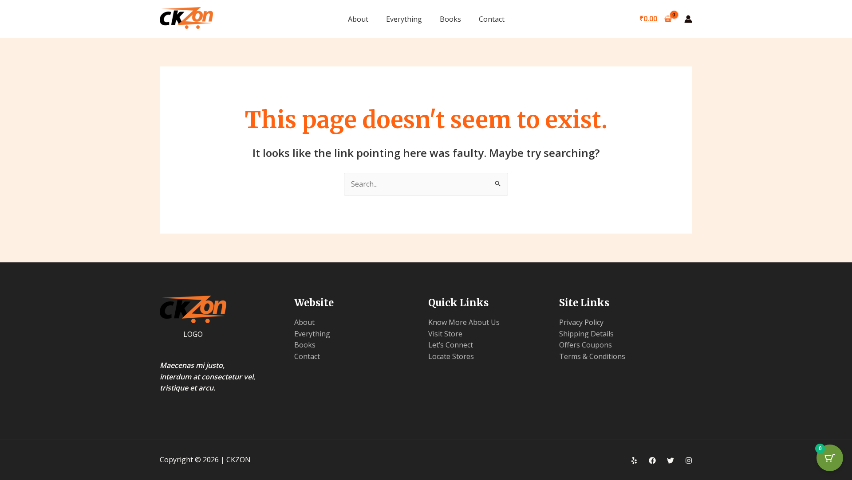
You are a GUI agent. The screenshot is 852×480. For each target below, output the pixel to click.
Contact (492, 19)
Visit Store (445, 334)
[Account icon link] (688, 19)
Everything (404, 19)
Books (450, 19)
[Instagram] (688, 460)
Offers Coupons (585, 345)
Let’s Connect (450, 345)
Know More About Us (464, 322)
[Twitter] (670, 460)
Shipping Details (586, 334)
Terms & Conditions (592, 356)
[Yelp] (634, 460)
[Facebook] (652, 460)
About (358, 19)
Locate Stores (451, 356)
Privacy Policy (581, 322)
